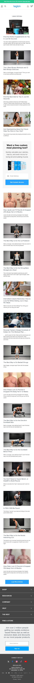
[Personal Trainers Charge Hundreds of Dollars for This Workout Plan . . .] (17, 320)
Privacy (15, 679)
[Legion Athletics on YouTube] (26, 661)
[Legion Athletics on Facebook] (12, 661)
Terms (19, 679)
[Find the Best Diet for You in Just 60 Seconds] (17, 87)
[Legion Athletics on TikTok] (21, 661)
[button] (1, 1)
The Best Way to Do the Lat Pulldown (16, 241)
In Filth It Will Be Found (11, 508)
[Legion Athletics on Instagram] (17, 661)
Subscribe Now (26, 1)
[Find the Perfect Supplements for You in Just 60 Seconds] (17, 27)
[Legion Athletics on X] (8, 662)
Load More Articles (17, 582)
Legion (17, 6)
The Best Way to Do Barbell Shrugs (15, 362)
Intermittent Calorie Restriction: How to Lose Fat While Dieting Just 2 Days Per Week (16, 301)
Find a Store (7, 621)
